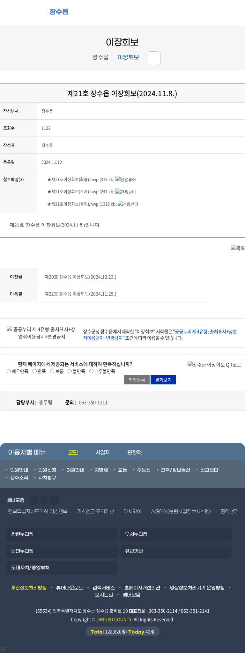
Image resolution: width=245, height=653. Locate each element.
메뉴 (204, 13)
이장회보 (128, 57)
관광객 (134, 452)
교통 (122, 470)
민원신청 (47, 470)
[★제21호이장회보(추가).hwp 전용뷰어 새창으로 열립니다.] (125, 191)
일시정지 (55, 500)
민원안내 (19, 470)
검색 (232, 13)
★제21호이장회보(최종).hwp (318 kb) (81, 179)
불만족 (78, 371)
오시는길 (104, 595)
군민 (73, 452)
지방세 (101, 470)
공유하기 (154, 58)
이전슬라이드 (34, 500)
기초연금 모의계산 (95, 512)
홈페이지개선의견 (142, 588)
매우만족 (19, 371)
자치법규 (47, 478)
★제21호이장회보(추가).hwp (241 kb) (81, 191)
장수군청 (25, 12)
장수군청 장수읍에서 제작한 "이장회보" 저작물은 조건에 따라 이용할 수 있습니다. (160, 334)
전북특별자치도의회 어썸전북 (37, 512)
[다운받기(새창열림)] (44, 179)
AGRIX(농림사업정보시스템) (181, 512)
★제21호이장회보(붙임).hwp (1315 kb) (82, 204)
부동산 (144, 470)
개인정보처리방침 (29, 588)
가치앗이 (132, 512)
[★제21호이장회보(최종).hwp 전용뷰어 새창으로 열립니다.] (125, 179)
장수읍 (59, 12)
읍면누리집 (22, 551)
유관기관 (134, 551)
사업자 (102, 452)
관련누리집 (22, 534)
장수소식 (19, 478)
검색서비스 (104, 588)
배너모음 (131, 595)
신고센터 (209, 470)
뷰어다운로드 (69, 588)
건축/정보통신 (175, 470)
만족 (41, 371)
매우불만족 (104, 371)
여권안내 (75, 470)
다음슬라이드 (44, 500)
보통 (58, 371)
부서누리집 (136, 534)
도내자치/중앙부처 (30, 568)
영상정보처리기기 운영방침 (197, 588)
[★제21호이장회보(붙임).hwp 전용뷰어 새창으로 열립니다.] (128, 204)
